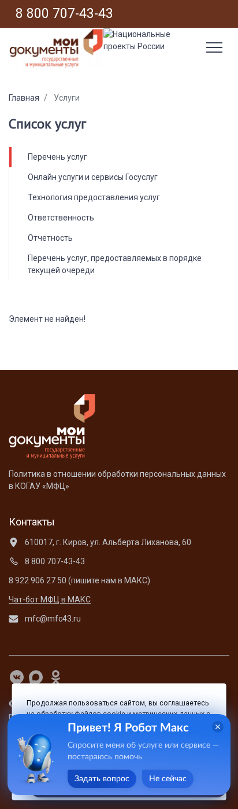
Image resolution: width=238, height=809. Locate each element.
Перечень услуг (57, 156)
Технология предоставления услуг (94, 197)
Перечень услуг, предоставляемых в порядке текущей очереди (115, 264)
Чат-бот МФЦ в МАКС (50, 599)
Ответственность (61, 217)
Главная (24, 97)
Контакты (32, 522)
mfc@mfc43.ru (52, 618)
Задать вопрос (102, 779)
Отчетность (50, 237)
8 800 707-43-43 (54, 561)
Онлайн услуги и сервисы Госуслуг (93, 177)
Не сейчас (168, 779)
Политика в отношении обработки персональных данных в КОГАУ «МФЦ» (117, 480)
